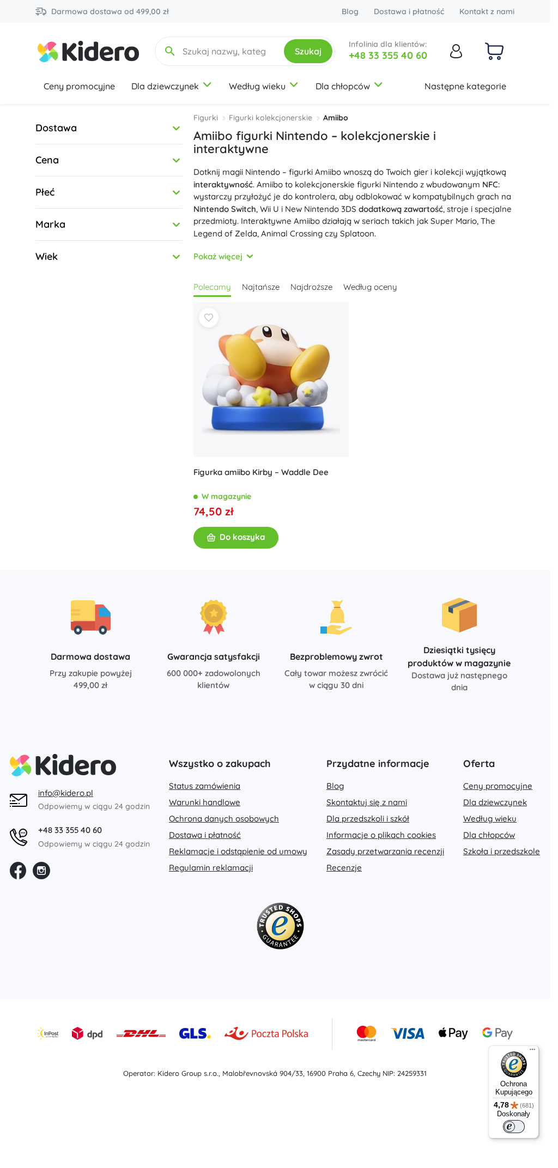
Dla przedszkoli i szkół (367, 818)
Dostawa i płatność (409, 11)
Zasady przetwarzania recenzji (385, 851)
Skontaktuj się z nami (366, 802)
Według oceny (370, 287)
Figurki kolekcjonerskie (270, 118)
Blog (350, 11)
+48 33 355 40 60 (388, 55)
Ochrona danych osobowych (224, 818)
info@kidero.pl (65, 793)
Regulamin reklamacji (211, 867)
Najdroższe (311, 287)
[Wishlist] (209, 317)
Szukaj (308, 51)
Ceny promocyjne (79, 86)
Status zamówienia (204, 786)
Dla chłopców (343, 86)
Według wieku (257, 86)
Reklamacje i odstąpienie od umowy (238, 851)
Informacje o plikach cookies (381, 835)
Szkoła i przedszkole (501, 851)
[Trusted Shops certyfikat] (280, 928)
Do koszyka (242, 537)
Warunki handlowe (204, 802)
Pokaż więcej (217, 256)
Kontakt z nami (486, 11)
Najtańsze (261, 287)
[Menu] (532, 1051)
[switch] (514, 1126)
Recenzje (344, 867)
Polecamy (212, 287)
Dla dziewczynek (165, 86)
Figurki (205, 118)
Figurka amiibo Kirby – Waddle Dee (261, 472)
